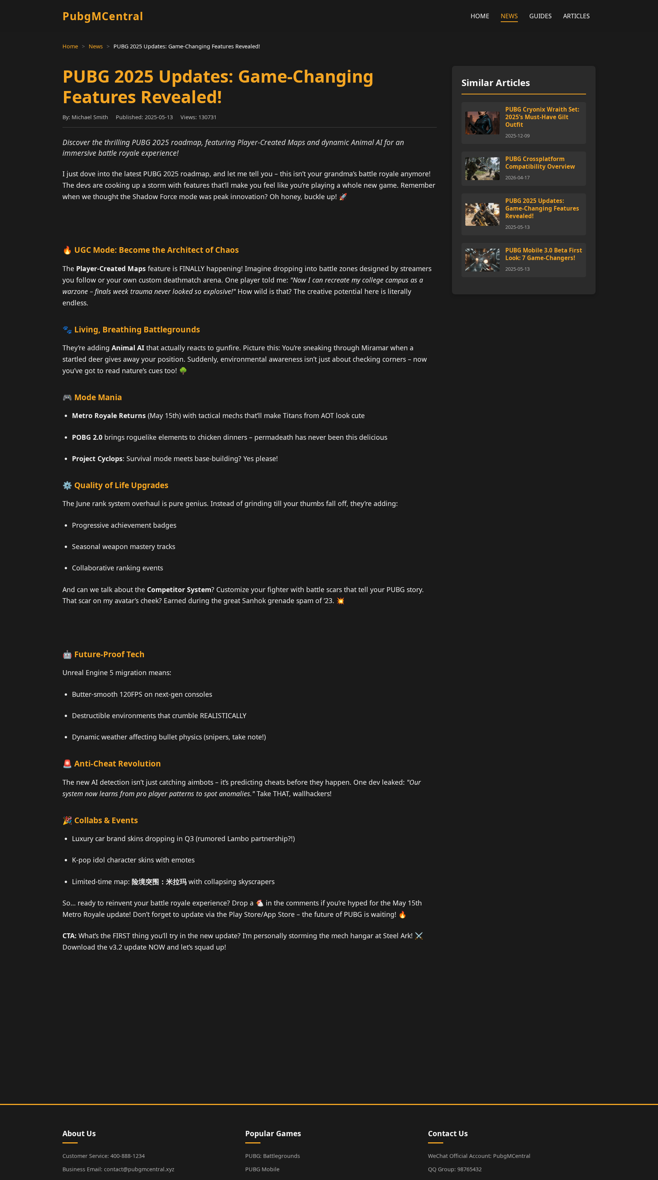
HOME (480, 16)
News (96, 46)
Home (70, 46)
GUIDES (540, 16)
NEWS (509, 16)
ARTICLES (576, 16)
